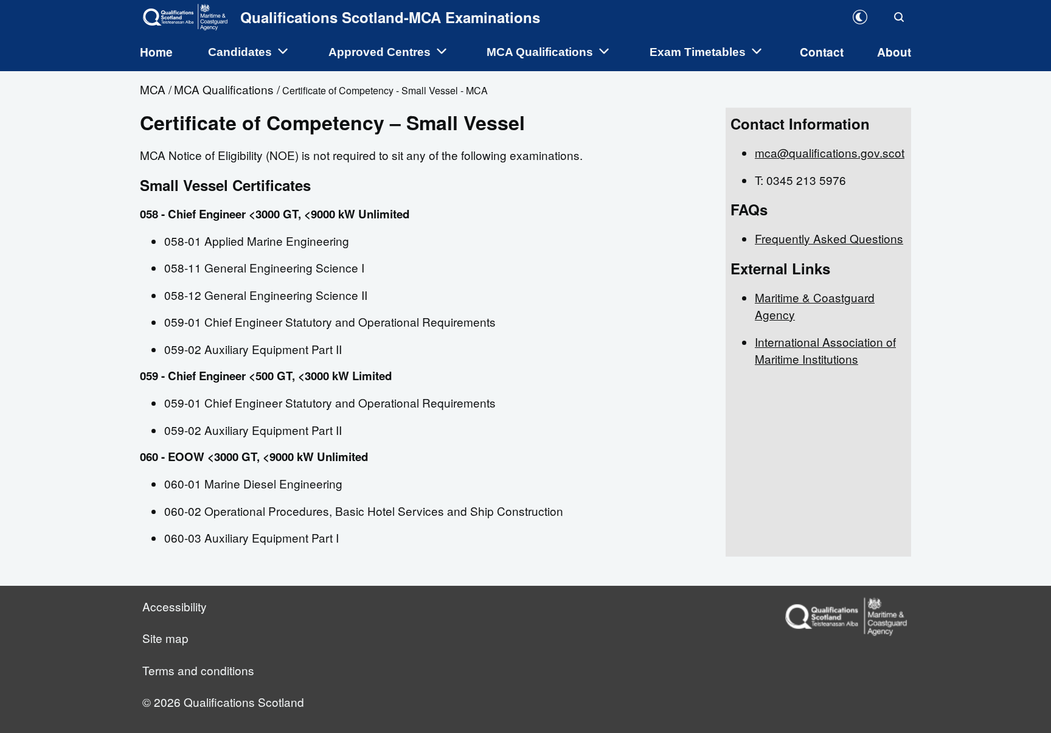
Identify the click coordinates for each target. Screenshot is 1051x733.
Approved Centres (381, 52)
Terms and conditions (198, 670)
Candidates (241, 52)
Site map (165, 638)
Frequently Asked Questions (829, 238)
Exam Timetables (699, 52)
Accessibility (174, 606)
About (894, 52)
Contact (822, 52)
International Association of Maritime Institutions (825, 350)
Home (156, 52)
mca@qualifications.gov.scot (829, 152)
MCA (152, 89)
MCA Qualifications (541, 52)
